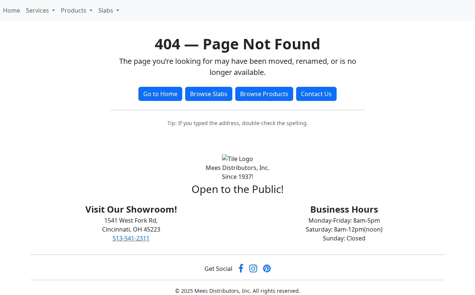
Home (13, 10)
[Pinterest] (267, 269)
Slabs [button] (106, 10)
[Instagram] (253, 269)
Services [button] (38, 10)
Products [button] (74, 10)
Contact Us (316, 94)
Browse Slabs (208, 94)
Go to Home (160, 94)
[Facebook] (240, 269)
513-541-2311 (131, 238)
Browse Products (264, 94)
